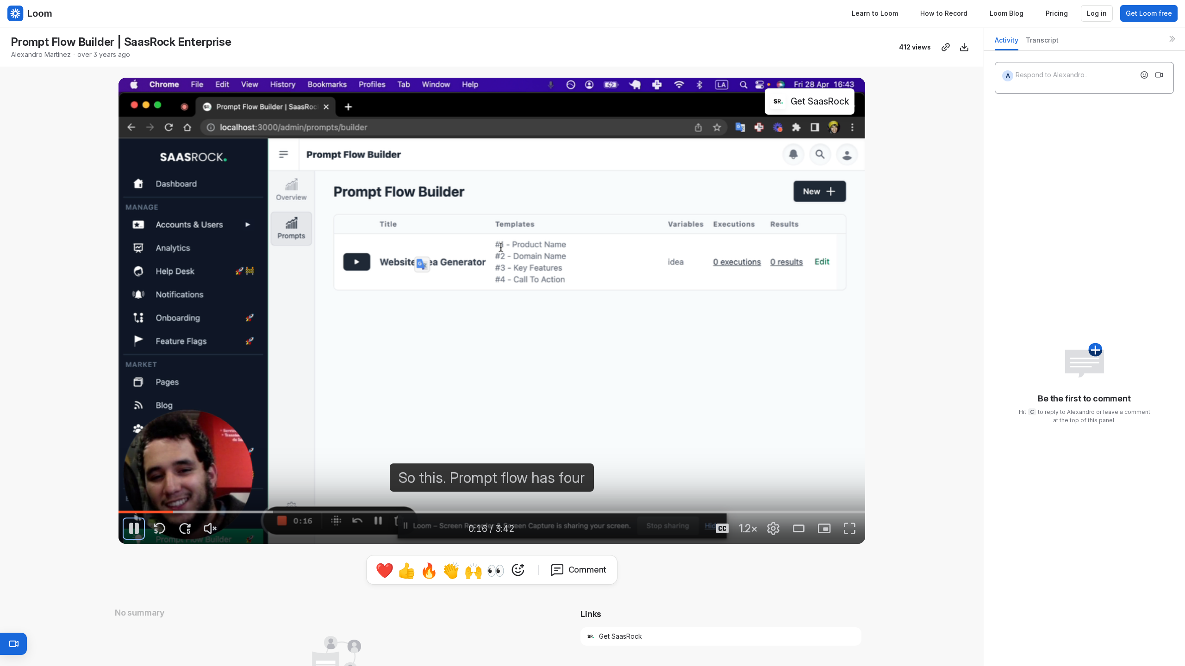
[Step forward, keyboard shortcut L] (185, 528)
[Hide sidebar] (1172, 38)
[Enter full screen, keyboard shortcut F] (850, 528)
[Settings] (773, 528)
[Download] (964, 47)
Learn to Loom (875, 13)
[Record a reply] (1159, 75)
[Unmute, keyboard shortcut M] (210, 528)
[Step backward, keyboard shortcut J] (159, 528)
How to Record (943, 13)
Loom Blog (1006, 13)
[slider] (491, 512)
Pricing (1057, 13)
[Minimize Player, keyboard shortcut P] (824, 528)
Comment (587, 569)
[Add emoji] (1144, 75)
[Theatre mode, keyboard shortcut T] (799, 528)
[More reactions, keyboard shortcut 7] (518, 570)
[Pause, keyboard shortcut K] (134, 528)
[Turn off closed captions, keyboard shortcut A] (722, 528)
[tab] (1006, 42)
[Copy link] (945, 47)
